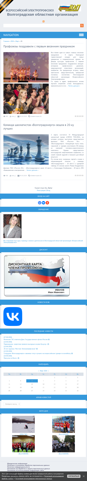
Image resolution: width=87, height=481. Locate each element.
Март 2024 (43, 371)
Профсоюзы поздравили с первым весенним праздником (39, 46)
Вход (48, 190)
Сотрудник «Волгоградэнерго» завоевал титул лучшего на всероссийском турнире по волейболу (37, 353)
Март (17, 41)
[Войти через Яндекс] (47, 202)
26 (21, 391)
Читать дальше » (74, 86)
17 (78, 384)
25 (9, 391)
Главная (6, 41)
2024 (12, 41)
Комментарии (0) (36, 116)
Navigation (11, 35)
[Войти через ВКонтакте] (43, 202)
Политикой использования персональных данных (33, 479)
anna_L (13, 116)
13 (32, 384)
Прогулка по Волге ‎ (10, 358)
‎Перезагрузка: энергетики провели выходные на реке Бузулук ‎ (25, 344)
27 (32, 391)
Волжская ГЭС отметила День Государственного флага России (25, 339)
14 (43, 384)
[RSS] (43, 22)
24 (78, 387)
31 (78, 391)
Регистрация (41, 190)
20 (32, 387)
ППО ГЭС (23, 434)
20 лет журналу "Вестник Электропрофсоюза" (20, 349)
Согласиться (73, 476)
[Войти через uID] (39, 202)
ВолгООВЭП (63, 434)
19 (21, 387)
